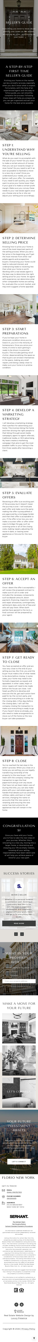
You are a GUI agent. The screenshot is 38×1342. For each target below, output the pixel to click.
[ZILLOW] (22, 1305)
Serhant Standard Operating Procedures (19, 1226)
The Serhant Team (19, 1222)
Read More (19, 923)
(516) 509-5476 (11, 1198)
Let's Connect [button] (19, 1162)
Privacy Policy (28, 1329)
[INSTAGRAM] (16, 1305)
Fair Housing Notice (19, 1224)
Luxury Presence (19, 1318)
